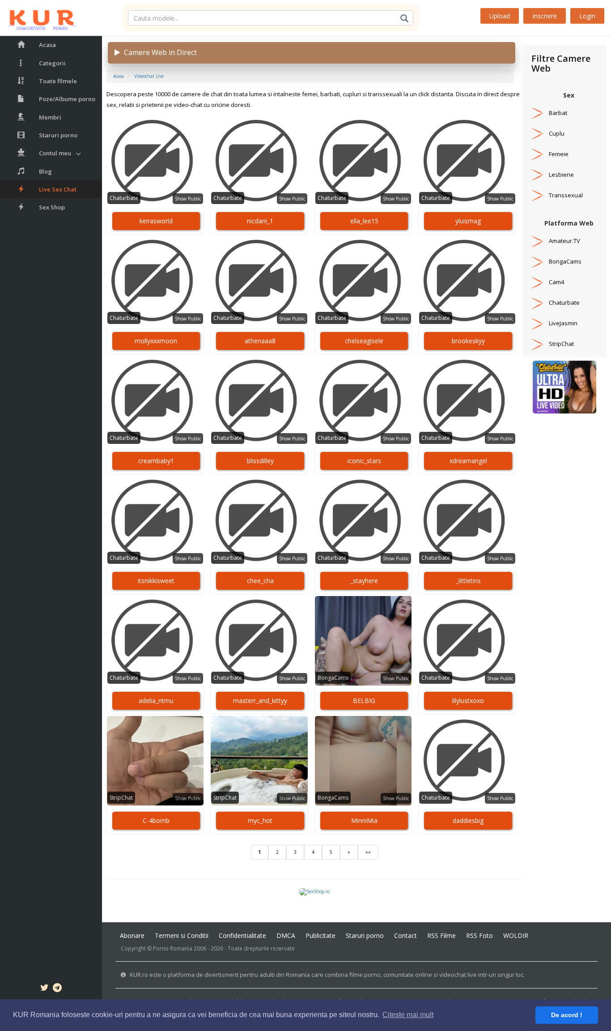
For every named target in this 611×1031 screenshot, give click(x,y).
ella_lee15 (364, 221)
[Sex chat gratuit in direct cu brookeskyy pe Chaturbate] (467, 281)
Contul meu (55, 153)
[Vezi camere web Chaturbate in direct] (537, 302)
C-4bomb (156, 820)
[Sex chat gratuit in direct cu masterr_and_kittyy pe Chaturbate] (259, 641)
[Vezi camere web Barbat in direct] (537, 113)
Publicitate (320, 935)
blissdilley (260, 460)
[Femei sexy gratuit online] (564, 386)
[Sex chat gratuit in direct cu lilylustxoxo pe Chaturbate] (467, 641)
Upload (499, 16)
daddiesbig (468, 820)
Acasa (47, 45)
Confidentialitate (242, 935)
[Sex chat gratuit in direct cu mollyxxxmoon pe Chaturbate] (155, 281)
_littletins (468, 580)
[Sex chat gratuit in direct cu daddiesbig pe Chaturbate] (467, 760)
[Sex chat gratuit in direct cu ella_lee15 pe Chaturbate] (363, 161)
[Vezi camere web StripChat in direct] (537, 344)
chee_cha (260, 580)
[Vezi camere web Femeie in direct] (537, 154)
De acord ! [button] (566, 1014)
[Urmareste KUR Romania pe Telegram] (57, 989)
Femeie (559, 154)
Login (587, 16)
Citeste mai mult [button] (407, 1014)
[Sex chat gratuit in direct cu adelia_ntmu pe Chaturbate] (155, 641)
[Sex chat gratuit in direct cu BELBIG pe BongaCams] (363, 641)
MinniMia (364, 820)
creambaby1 (156, 460)
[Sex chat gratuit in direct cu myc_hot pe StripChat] (259, 760)
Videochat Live (149, 76)
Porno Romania (172, 948)
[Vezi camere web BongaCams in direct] (537, 261)
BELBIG (364, 700)
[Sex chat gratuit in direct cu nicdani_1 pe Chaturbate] (259, 161)
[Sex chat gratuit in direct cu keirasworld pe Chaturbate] (155, 161)
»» (368, 852)
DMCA (285, 935)
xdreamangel (468, 460)
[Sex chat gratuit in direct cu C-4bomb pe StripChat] (155, 760)
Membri (50, 117)
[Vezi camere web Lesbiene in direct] (537, 174)
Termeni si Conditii (181, 935)
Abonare (132, 935)
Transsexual (566, 195)
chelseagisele (364, 341)
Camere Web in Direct (158, 52)
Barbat (558, 113)
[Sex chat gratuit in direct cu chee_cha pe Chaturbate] (259, 521)
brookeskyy (468, 341)
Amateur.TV (564, 241)
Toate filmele (58, 81)
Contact (405, 935)
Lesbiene (561, 174)
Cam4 (556, 282)
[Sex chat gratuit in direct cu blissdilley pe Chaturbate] (259, 401)
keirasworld (156, 221)
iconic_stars (364, 460)
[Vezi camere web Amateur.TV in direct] (537, 241)
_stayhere (364, 580)
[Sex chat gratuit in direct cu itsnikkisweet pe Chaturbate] (155, 521)
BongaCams (333, 678)
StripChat (121, 797)
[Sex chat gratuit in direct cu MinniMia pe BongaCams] (363, 760)
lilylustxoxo (468, 700)
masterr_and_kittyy (260, 700)
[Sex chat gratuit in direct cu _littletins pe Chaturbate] (467, 521)
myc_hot (260, 820)
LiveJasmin (563, 323)
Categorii (52, 63)
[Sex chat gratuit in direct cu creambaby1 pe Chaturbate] (155, 401)
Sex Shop (52, 207)
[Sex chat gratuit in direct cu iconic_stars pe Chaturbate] (363, 401)
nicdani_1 (260, 221)
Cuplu (556, 133)
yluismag (468, 221)
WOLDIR (515, 935)
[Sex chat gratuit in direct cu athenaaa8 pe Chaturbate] (259, 281)
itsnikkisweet (156, 580)
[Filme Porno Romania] (38, 18)
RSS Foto (479, 935)
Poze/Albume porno (67, 99)
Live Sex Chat (57, 189)
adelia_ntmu (156, 700)
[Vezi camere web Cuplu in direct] (537, 133)
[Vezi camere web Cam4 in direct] (537, 282)
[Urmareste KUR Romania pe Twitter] (44, 989)
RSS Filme (441, 935)
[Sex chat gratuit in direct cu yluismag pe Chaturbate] (467, 161)
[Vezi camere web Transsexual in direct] (537, 195)
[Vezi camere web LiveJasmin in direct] (537, 323)
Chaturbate (124, 198)
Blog (45, 171)
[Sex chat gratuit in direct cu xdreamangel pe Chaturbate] (467, 401)
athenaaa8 (260, 341)
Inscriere (544, 16)
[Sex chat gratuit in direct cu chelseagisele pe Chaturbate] (363, 281)
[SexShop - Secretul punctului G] (314, 891)
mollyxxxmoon (156, 341)
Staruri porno (58, 135)
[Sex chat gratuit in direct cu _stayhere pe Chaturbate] (363, 521)
